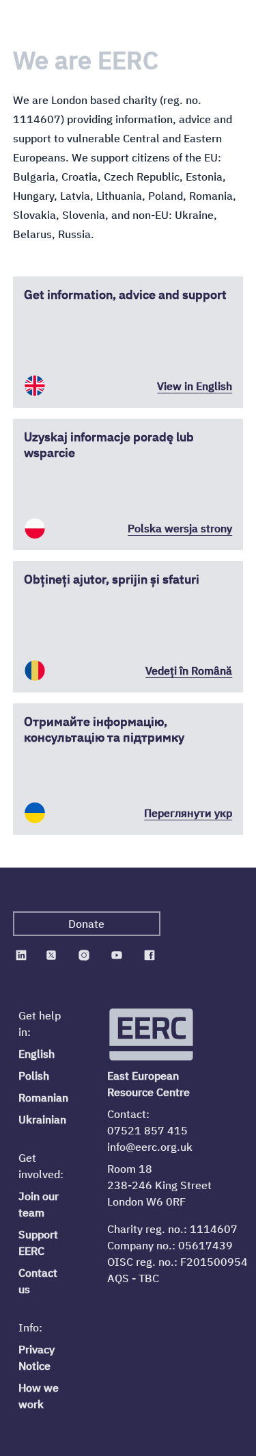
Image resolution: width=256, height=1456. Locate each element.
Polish (33, 1075)
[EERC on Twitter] (51, 955)
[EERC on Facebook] (149, 955)
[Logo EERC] (152, 1034)
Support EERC (38, 1242)
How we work (38, 1396)
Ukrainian (42, 1119)
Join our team (38, 1204)
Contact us (37, 1281)
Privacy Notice (36, 1357)
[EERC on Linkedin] (21, 955)
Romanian (43, 1097)
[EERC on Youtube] (117, 955)
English (36, 1054)
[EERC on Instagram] (84, 955)
